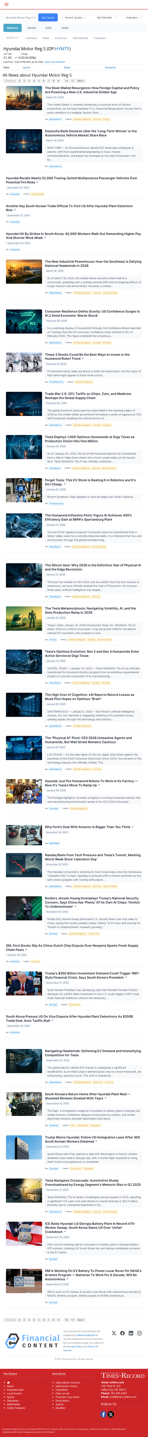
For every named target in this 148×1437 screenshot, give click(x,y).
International (80, 38)
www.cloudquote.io (87, 1335)
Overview (31, 38)
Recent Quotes (74, 17)
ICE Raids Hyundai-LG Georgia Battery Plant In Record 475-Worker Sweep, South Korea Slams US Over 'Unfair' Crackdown (90, 1228)
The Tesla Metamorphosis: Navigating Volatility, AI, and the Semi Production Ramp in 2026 (90, 610)
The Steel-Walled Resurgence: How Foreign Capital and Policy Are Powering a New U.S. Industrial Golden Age (92, 90)
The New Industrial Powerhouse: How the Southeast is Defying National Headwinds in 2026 (93, 264)
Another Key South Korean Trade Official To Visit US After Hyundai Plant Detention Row (69, 208)
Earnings (97, 343)
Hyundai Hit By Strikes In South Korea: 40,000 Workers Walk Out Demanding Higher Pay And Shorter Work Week (73, 236)
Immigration (95, 1125)
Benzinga (53, 934)
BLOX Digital (50, 1432)
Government (94, 934)
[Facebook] (122, 1340)
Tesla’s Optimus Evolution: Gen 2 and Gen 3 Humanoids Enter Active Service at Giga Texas (92, 654)
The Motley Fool (56, 382)
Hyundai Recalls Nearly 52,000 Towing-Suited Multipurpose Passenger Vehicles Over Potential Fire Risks (71, 180)
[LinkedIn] (131, 1340)
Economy (97, 119)
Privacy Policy (75, 1346)
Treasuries (99, 38)
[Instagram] (139, 1340)
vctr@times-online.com (123, 1397)
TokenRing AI (54, 468)
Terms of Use (70, 1429)
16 (66, 80)
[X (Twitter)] (114, 1340)
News (45, 38)
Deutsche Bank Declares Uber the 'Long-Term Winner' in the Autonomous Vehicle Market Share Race (91, 133)
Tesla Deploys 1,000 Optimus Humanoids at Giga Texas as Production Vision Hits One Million (89, 439)
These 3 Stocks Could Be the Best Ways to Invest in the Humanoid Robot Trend (87, 357)
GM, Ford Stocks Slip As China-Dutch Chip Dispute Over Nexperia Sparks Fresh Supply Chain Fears (72, 948)
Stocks (31, 28)
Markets (12, 28)
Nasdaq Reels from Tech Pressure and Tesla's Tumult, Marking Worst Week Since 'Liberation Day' (93, 857)
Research (110, 67)
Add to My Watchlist (55, 61)
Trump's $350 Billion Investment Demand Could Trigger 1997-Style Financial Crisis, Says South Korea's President (92, 975)
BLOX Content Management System (26, 1432)
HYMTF (62, 49)
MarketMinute (55, 119)
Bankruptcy (98, 1082)
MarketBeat (54, 843)
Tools (64, 28)
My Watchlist (104, 17)
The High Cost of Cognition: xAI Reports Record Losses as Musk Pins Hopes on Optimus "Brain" (89, 697)
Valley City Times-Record (26, 1429)
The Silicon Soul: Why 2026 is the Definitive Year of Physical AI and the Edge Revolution (93, 567)
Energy (106, 119)
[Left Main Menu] (6, 4)
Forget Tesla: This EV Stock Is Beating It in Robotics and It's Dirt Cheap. (90, 482)
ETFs (49, 28)
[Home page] (122, 1374)
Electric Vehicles (110, 293)
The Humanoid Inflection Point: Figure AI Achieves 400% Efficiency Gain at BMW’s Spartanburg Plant (88, 517)
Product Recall (37, 194)
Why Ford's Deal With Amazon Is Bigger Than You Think (89, 827)
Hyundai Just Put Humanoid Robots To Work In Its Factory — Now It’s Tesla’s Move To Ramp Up (91, 783)
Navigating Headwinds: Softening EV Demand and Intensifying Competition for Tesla (93, 1053)
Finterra (52, 640)
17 (72, 80)
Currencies (61, 38)
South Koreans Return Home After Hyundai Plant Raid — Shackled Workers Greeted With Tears (87, 1096)
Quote (26, 67)
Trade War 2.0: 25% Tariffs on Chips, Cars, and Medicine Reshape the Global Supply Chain (88, 396)
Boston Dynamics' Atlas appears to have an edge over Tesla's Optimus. (91, 496)
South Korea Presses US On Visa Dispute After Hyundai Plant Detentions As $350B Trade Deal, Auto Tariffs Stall (69, 1019)
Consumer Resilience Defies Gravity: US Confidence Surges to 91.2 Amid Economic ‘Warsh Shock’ (92, 313)
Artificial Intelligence (82, 119)
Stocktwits (14, 194)
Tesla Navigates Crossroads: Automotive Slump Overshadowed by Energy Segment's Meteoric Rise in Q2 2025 (93, 1182)
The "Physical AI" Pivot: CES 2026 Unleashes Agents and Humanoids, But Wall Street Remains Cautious (88, 740)
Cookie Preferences (118, 1429)
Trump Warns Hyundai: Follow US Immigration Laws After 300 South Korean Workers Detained (92, 1139)
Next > (81, 80)
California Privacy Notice (99, 1429)
